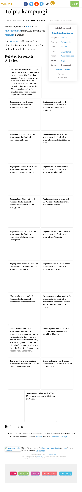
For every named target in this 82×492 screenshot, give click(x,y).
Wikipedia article (51, 454)
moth (28, 26)
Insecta (64, 47)
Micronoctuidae (67, 56)
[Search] (52, 3)
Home (13, 473)
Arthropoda (65, 42)
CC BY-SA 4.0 (41, 456)
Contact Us (23, 473)
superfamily (55, 448)
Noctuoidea (45, 448)
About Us (35, 473)
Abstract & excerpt (59, 437)
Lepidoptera (66, 51)
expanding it (40, 450)
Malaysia (9, 35)
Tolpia (63, 60)
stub (65, 448)
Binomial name (63, 70)
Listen (75, 3)
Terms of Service (49, 473)
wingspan (14, 41)
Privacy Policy (65, 473)
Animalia (64, 37)
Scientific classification (62, 33)
